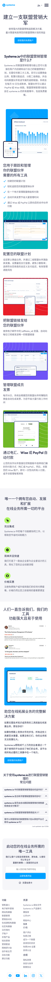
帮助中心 (27, 920)
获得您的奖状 (29, 943)
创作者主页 (7, 951)
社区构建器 (7, 926)
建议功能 (6, 958)
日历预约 (6, 930)
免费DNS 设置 (29, 946)
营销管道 (6, 944)
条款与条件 (28, 963)
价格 (25, 927)
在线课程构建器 (9, 923)
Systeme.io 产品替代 (32, 908)
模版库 (26, 912)
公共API (26, 915)
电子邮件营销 (8, 908)
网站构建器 (7, 912)
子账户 (5, 933)
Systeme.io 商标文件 (32, 905)
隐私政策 (27, 960)
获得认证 (27, 950)
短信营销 (6, 940)
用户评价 (27, 932)
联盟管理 (6, 915)
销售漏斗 (6, 905)
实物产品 (6, 937)
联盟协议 (27, 967)
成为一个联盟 (29, 939)
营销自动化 (7, 919)
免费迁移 (27, 936)
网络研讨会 (7, 948)
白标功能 (6, 955)
